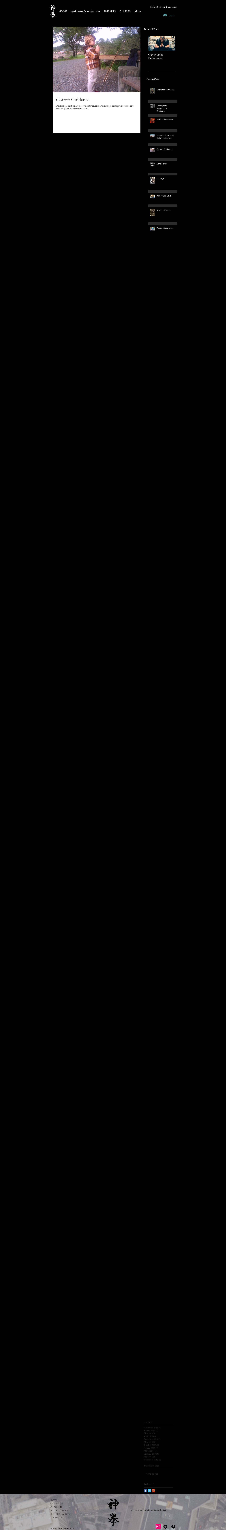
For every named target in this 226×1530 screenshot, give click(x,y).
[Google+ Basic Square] (153, 1490)
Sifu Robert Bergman (163, 6)
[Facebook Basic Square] (145, 1490)
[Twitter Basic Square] (149, 1490)
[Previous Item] (152, 43)
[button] (110, 11)
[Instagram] (158, 1526)
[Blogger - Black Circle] (165, 1527)
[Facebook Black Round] (173, 1527)
